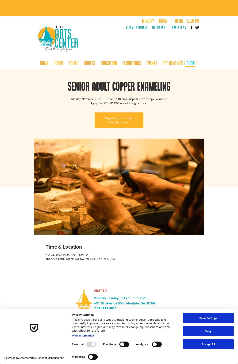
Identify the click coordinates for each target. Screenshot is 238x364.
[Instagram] (197, 27)
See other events (119, 122)
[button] (73, 63)
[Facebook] (192, 27)
